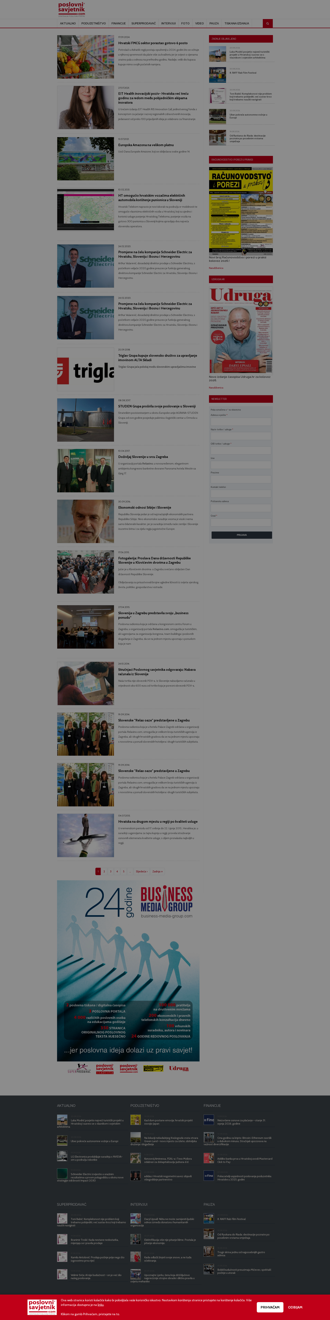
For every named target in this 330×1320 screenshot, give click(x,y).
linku (101, 1305)
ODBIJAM (295, 1307)
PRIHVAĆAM (270, 1307)
